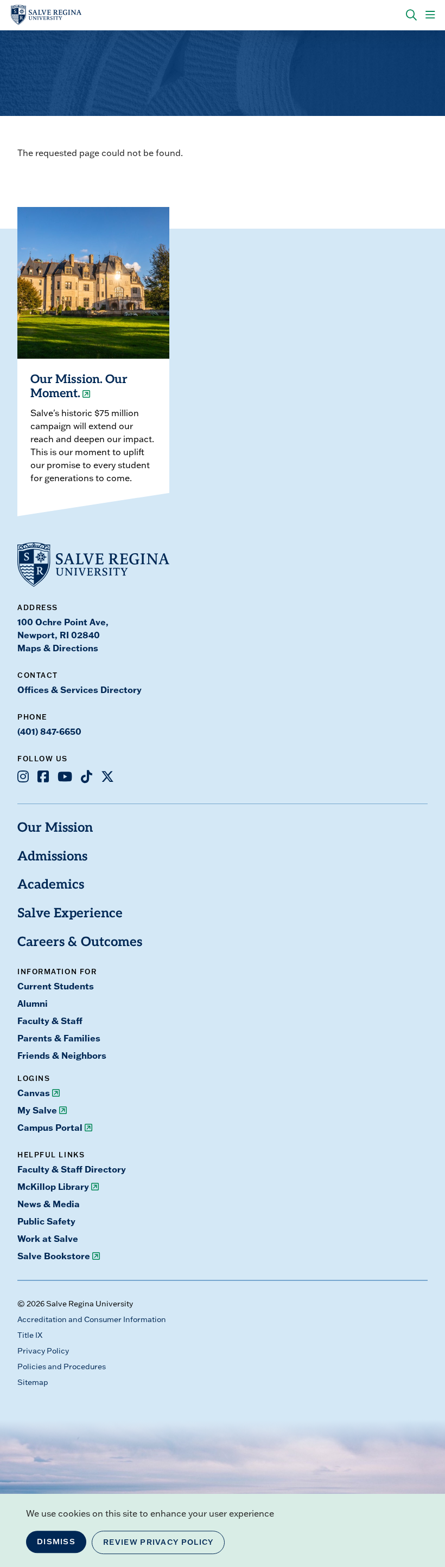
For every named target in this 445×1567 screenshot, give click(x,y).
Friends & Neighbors (61, 1055)
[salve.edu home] (46, 15)
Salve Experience (70, 914)
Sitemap (32, 1382)
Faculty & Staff (49, 1020)
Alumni (32, 1003)
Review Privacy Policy (158, 1542)
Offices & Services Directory (79, 689)
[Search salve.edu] (411, 15)
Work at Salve (47, 1238)
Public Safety (46, 1221)
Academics (50, 885)
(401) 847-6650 (49, 731)
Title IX (29, 1335)
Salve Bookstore (53, 1255)
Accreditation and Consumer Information (91, 1319)
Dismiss (56, 1541)
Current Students (55, 986)
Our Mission (55, 828)
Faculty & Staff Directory (71, 1169)
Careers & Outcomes (79, 942)
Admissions (52, 857)
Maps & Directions (57, 647)
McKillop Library (53, 1186)
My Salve (37, 1110)
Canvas (33, 1092)
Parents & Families (58, 1038)
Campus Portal (49, 1127)
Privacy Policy (43, 1351)
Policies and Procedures (61, 1366)
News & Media (48, 1203)
